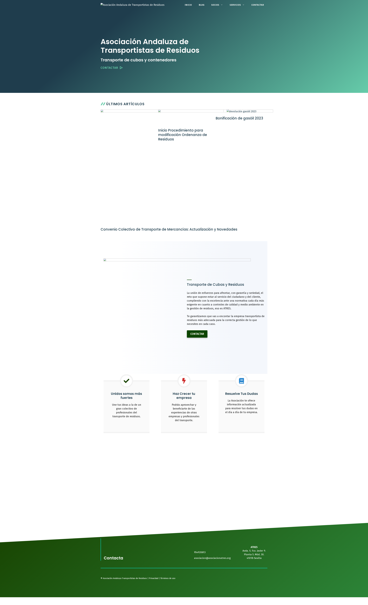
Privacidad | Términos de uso (161, 578)
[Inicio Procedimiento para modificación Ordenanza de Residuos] (191, 123)
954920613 (200, 552)
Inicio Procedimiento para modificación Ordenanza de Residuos (182, 135)
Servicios (235, 5)
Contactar (257, 5)
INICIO (188, 5)
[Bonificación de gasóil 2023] (241, 111)
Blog (201, 5)
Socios (215, 5)
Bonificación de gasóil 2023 (239, 118)
